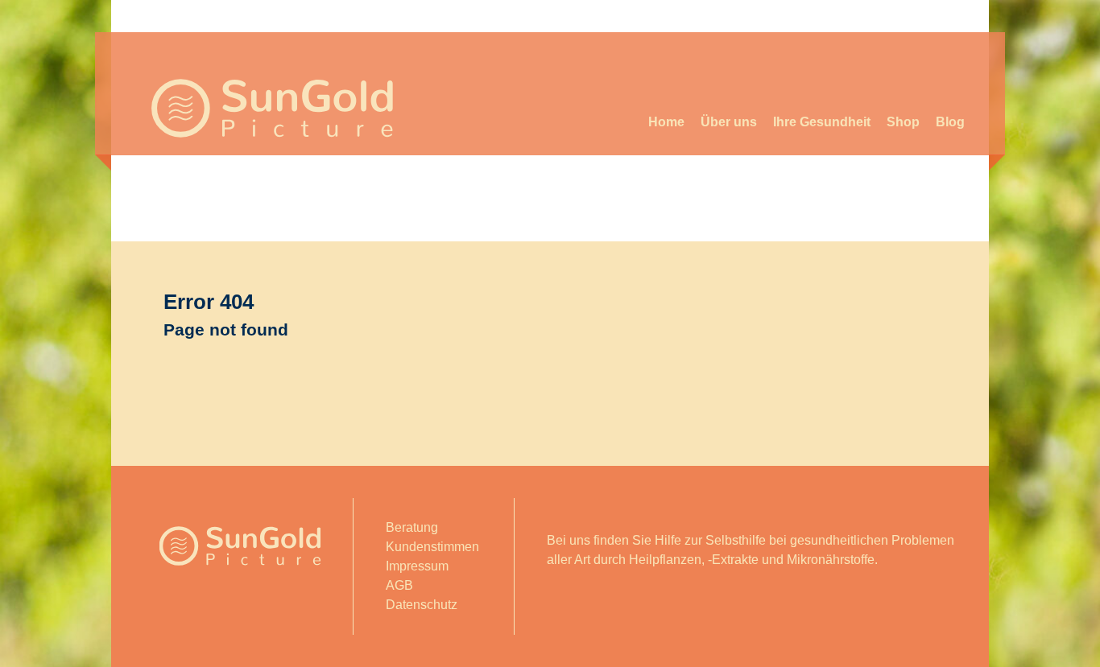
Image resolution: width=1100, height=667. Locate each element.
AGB (399, 585)
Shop (903, 122)
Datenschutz (421, 604)
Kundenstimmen (432, 547)
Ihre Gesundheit (821, 122)
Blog (950, 122)
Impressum (417, 566)
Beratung (412, 527)
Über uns (729, 122)
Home (666, 122)
